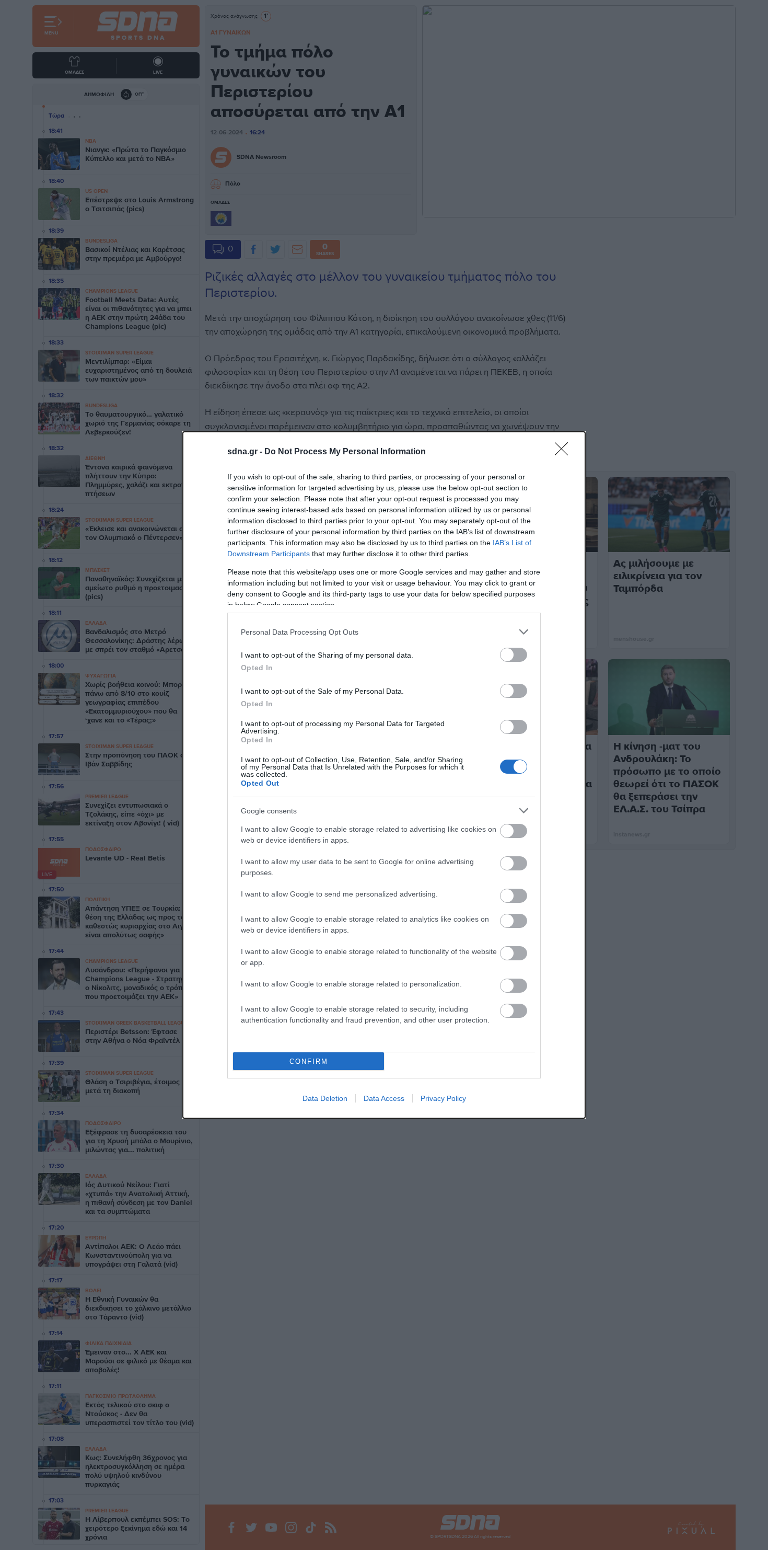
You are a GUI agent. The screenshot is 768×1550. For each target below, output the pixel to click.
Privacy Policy (443, 1098)
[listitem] (384, 631)
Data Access (384, 1098)
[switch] (513, 655)
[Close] (565, 452)
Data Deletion (324, 1098)
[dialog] (384, 775)
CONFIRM (308, 1061)
